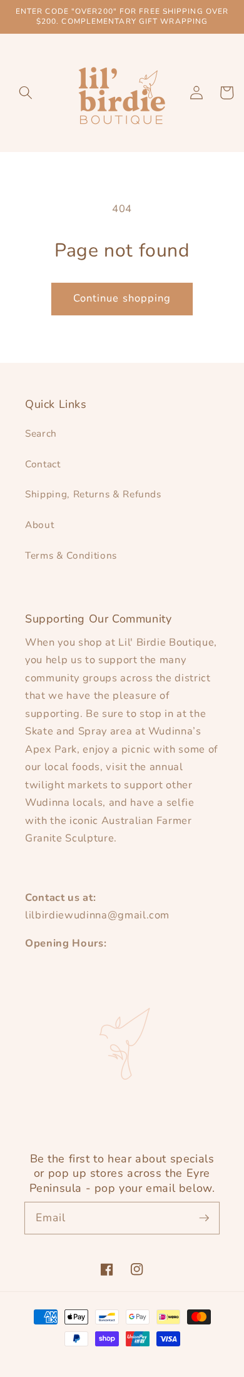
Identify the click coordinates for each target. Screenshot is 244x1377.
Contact (43, 463)
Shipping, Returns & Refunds (93, 493)
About (39, 524)
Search (41, 433)
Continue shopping (122, 298)
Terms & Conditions (71, 555)
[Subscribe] (204, 1217)
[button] (26, 93)
